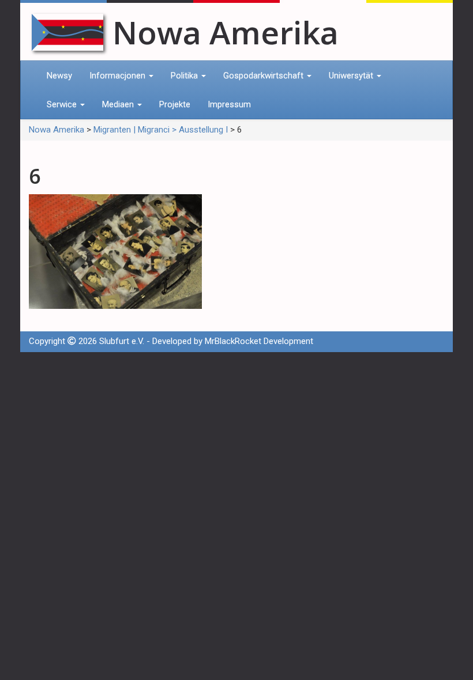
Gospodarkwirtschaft (264, 75)
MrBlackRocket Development (259, 341)
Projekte (174, 104)
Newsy (59, 75)
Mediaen (119, 104)
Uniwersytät (352, 75)
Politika (185, 75)
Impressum (229, 104)
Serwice (63, 104)
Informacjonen (118, 75)
